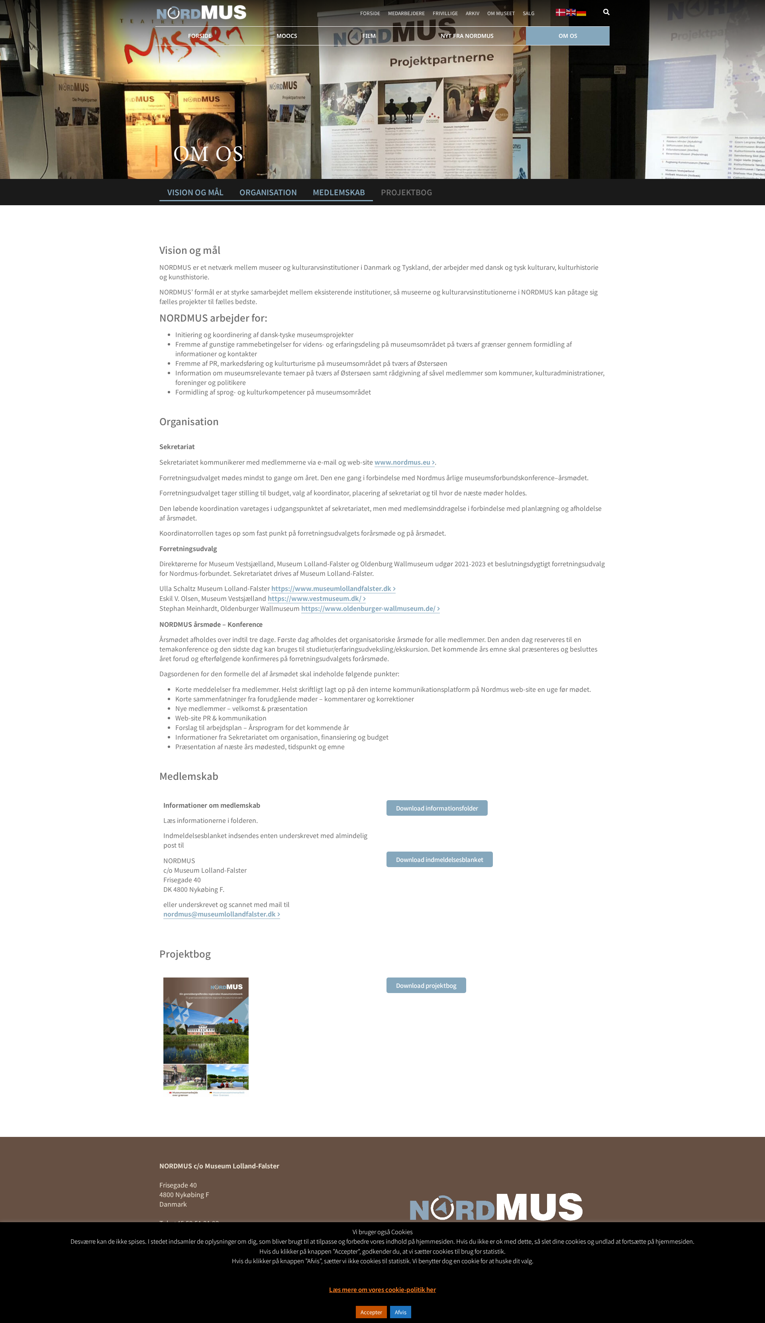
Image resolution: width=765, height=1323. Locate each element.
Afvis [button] (400, 1312)
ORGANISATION (268, 192)
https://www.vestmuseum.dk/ (314, 598)
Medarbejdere (406, 13)
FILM (369, 35)
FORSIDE (200, 35)
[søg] (606, 12)
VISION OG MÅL (195, 192)
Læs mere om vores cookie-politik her (382, 1289)
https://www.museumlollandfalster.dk (331, 588)
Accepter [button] (371, 1312)
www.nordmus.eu (402, 462)
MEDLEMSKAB (339, 192)
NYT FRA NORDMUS (467, 35)
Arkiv (472, 13)
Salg (528, 13)
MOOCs (287, 35)
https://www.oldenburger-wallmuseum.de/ (368, 608)
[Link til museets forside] (201, 12)
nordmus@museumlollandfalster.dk (219, 914)
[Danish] (561, 11)
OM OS (568, 35)
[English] (571, 11)
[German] (582, 11)
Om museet (501, 13)
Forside (370, 13)
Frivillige (445, 13)
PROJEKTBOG (406, 192)
